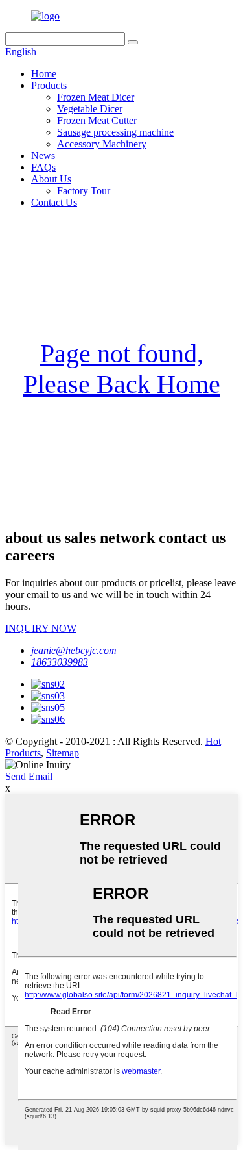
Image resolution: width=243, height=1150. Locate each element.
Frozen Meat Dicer (95, 97)
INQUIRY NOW (40, 628)
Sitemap (62, 752)
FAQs (43, 167)
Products (49, 85)
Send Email (28, 776)
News (43, 155)
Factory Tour (83, 190)
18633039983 (59, 662)
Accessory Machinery (101, 143)
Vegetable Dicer (89, 108)
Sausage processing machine (115, 132)
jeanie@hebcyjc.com (74, 650)
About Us (51, 178)
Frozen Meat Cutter (97, 120)
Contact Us (54, 202)
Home (43, 73)
